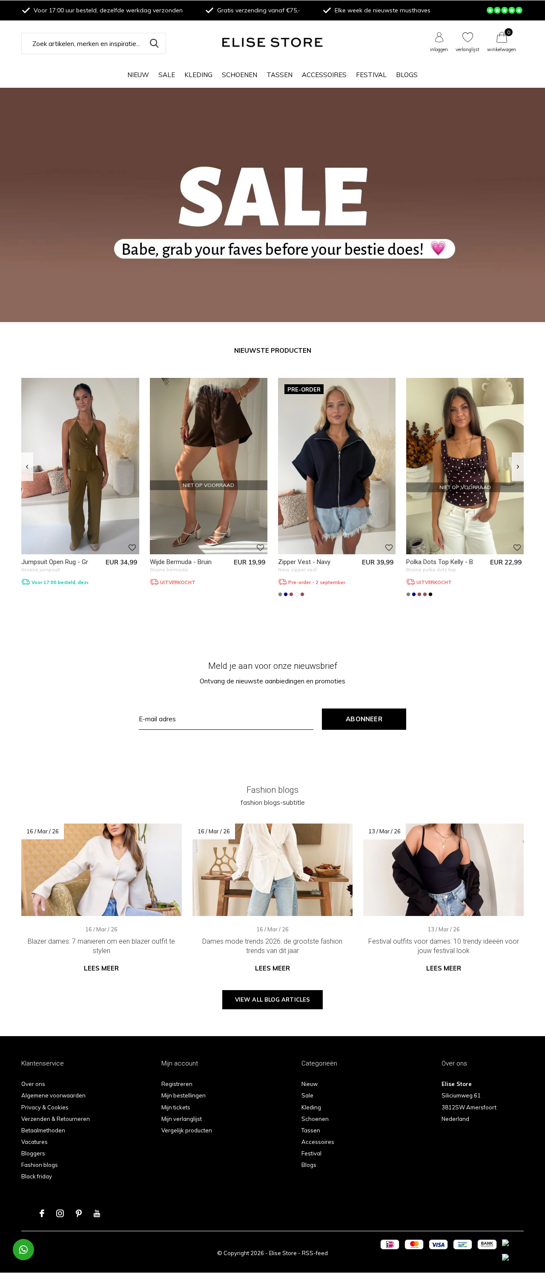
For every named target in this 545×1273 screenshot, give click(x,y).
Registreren (176, 1083)
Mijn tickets (175, 1107)
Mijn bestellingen (183, 1095)
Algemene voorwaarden (53, 1095)
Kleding (198, 75)
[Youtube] (97, 1213)
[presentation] (27, 467)
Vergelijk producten (186, 1130)
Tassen (280, 75)
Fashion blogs (39, 1164)
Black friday (36, 1176)
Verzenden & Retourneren (55, 1118)
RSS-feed (315, 1253)
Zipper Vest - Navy (304, 562)
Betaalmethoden (43, 1130)
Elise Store (283, 1253)
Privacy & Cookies (45, 1107)
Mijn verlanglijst (181, 1118)
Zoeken (154, 43)
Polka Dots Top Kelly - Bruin (444, 562)
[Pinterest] (79, 1213)
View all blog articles (272, 999)
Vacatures (34, 1141)
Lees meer (101, 968)
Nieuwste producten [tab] (272, 350)
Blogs (407, 75)
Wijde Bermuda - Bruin (181, 562)
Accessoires (324, 75)
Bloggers (33, 1153)
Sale (166, 75)
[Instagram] (60, 1213)
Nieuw (138, 75)
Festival (371, 75)
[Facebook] (42, 1213)
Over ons (33, 1083)
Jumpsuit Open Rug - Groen (60, 562)
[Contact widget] (23, 1249)
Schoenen (239, 75)
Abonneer (364, 719)
